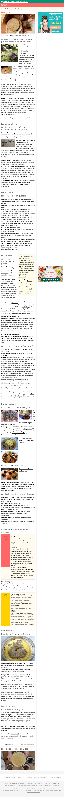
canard (23, 55)
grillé (9, 518)
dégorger (24, 176)
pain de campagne (7, 509)
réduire (18, 148)
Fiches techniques (40, 777)
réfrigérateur (27, 429)
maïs (3, 94)
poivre (32, 394)
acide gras (5, 736)
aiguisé (30, 363)
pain (30, 497)
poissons (26, 486)
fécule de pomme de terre (24, 603)
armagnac (11, 490)
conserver (14, 555)
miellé (24, 273)
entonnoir (25, 106)
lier (22, 184)
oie (21, 51)
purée (19, 182)
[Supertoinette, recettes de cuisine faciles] (4, 5)
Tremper (4, 349)
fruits (8, 484)
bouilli (22, 102)
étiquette (15, 303)
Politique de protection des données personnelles (48, 790)
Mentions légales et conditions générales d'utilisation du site (43, 789)
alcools (28, 488)
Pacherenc (19, 511)
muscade (27, 669)
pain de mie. (11, 499)
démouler (16, 613)
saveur (27, 318)
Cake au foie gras (25, 438)
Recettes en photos (25, 777)
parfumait (22, 277)
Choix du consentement (33, 792)
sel (24, 394)
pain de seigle (6, 501)
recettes (11, 150)
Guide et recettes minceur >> (15, 1)
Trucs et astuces (55, 777)
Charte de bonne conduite (10, 790)
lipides (23, 728)
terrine (9, 327)
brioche (10, 488)
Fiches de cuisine (12, 9)
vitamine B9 (15, 734)
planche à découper (27, 618)
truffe (28, 608)
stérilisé (30, 569)
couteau (16, 363)
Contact (22, 789)
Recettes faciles (9, 777)
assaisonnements (18, 433)
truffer (16, 607)
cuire (17, 605)
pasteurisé (26, 553)
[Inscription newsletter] (50, 274)
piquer (13, 610)
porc (15, 104)
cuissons (26, 148)
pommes (15, 484)
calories (21, 726)
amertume (16, 321)
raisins (25, 484)
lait (20, 273)
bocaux (24, 569)
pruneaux (31, 484)
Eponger (4, 353)
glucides (4, 730)
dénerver (11, 669)
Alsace (29, 281)
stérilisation (28, 551)
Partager (10, 745)
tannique (17, 505)
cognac (4, 490)
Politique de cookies (26, 790)
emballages (26, 307)
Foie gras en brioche (8, 425)
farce (12, 231)
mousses (27, 182)
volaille (17, 223)
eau (3, 351)
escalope (23, 607)
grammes (4, 273)
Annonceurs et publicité (10, 789)
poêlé (21, 465)
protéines (6, 728)
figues (21, 267)
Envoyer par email (28, 745)
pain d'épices (18, 488)
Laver (26, 380)
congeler (9, 582)
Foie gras (21, 9)
